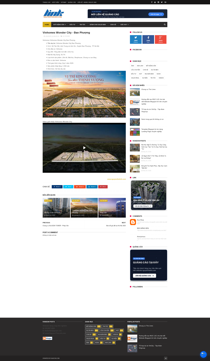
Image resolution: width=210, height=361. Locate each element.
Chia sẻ (113, 24)
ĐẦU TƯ (133, 74)
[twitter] (161, 2)
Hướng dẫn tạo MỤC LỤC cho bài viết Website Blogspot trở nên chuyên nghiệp (154, 101)
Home (47, 24)
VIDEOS (161, 78)
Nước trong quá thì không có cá (152, 119)
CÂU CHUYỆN (135, 70)
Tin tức (82, 24)
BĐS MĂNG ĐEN (143, 228)
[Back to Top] (165, 358)
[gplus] (165, 2)
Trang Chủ (46, 2)
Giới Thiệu (55, 2)
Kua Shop (140, 220)
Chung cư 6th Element (52, 212)
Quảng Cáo (72, 2)
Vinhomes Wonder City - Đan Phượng (82, 211)
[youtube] (155, 2)
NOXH (159, 74)
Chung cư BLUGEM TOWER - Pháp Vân (110, 211)
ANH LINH (140, 66)
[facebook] (152, 2)
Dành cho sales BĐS (98, 24)
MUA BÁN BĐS (149, 74)
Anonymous (141, 236)
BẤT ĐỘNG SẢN (151, 66)
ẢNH (132, 66)
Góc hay (124, 24)
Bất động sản (58, 24)
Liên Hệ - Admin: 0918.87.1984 (87, 2)
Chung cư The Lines (148, 89)
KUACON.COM (55, 358)
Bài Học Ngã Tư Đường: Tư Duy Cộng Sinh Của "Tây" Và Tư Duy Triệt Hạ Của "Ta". (154, 147)
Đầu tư (72, 24)
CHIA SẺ (145, 70)
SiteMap (63, 2)
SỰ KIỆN (145, 78)
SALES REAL (135, 78)
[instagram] (158, 2)
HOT (140, 74)
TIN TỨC (153, 78)
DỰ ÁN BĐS (66, 36)
